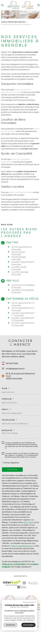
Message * (8, 430)
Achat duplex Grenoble (18, 253)
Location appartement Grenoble (22, 263)
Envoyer (12, 469)
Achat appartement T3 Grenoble (22, 304)
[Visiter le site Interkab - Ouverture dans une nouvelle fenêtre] (11, 583)
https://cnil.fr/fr (28, 522)
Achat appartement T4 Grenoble (22, 309)
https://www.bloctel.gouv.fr (22, 546)
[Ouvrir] (2, 5)
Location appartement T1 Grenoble (22, 314)
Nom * (6, 388)
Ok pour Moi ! (28, 625)
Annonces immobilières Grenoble (23, 286)
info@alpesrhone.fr (15, 368)
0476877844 (12, 363)
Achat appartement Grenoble (21, 248)
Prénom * (8, 399)
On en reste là (28, 602)
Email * (6, 409)
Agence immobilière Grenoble (13, 22)
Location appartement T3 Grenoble (22, 324)
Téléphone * (9, 420)
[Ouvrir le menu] (38, 5)
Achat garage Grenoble (18, 258)
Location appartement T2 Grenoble (22, 319)
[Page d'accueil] (20, 5)
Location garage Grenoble (19, 273)
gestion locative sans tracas (20, 192)
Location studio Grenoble (19, 268)
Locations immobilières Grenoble (22, 291)
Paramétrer (10, 625)
